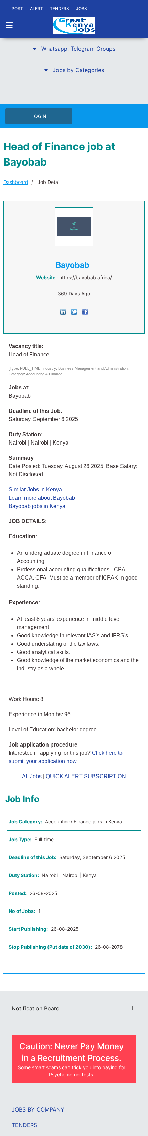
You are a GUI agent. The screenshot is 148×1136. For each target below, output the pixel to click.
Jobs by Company (38, 1109)
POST (17, 8)
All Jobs (32, 776)
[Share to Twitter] (74, 311)
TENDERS (59, 8)
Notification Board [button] (36, 1008)
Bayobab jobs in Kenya (37, 506)
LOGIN (38, 116)
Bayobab (72, 265)
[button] (74, 48)
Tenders (24, 1125)
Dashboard (15, 182)
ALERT (36, 8)
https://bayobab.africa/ (85, 277)
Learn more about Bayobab (42, 498)
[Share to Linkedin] (63, 311)
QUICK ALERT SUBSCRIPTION (86, 776)
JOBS (81, 8)
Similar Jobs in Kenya (35, 489)
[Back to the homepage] (74, 25)
